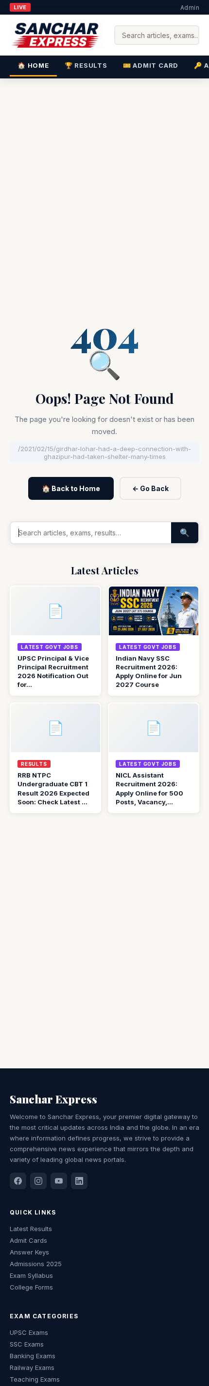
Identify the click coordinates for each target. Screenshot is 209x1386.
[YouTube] (59, 1181)
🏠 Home (33, 65)
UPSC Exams (29, 1332)
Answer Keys (29, 1252)
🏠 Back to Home (71, 488)
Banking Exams (32, 1356)
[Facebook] (18, 1181)
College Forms (31, 1287)
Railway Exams (32, 1367)
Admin (189, 7)
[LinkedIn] (79, 1181)
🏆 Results (86, 65)
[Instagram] (38, 1181)
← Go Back (150, 488)
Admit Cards (28, 1240)
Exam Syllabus (31, 1275)
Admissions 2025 (36, 1264)
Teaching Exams (35, 1379)
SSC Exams (27, 1344)
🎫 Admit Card (150, 65)
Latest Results (31, 1229)
